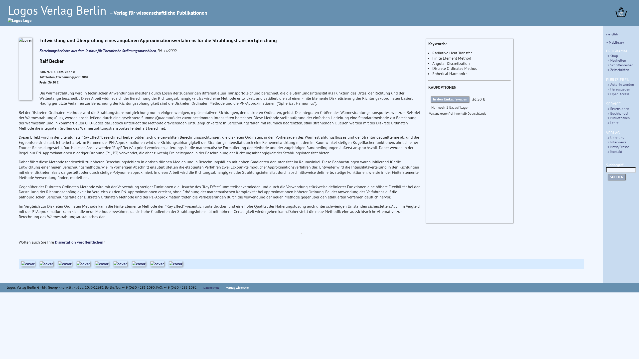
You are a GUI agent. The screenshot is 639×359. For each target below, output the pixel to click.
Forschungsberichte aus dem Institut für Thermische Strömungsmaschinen (97, 50)
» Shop (613, 55)
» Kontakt (615, 151)
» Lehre (613, 122)
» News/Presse (618, 146)
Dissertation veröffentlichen (79, 242)
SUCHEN (616, 177)
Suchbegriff (614, 164)
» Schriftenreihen (621, 65)
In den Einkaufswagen (450, 99)
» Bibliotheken (619, 117)
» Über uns (616, 137)
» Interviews (617, 142)
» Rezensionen (618, 108)
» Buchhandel (618, 113)
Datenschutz (211, 287)
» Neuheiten (617, 60)
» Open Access (618, 93)
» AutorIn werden (621, 84)
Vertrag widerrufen (238, 287)
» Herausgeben (619, 89)
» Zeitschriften (618, 69)
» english (612, 34)
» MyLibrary (615, 42)
